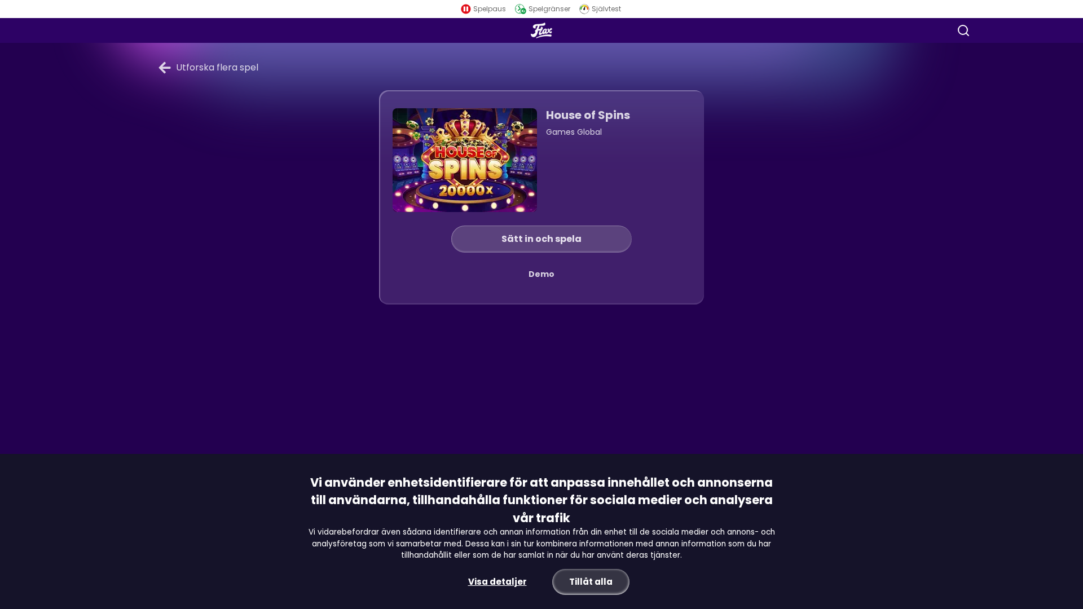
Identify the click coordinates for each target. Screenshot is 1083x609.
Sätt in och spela (541, 238)
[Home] (541, 30)
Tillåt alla (591, 582)
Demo (541, 274)
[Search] (963, 30)
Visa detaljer (497, 582)
